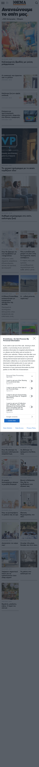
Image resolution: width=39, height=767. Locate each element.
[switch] (31, 381)
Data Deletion (7, 428)
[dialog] (19, 383)
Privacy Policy (31, 428)
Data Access (19, 428)
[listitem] (19, 376)
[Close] (35, 339)
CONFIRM (12, 420)
